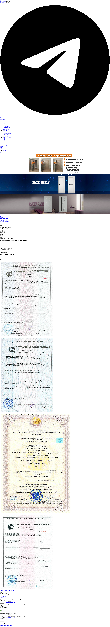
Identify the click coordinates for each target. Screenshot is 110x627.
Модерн (5, 123)
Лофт (4, 124)
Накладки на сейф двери (5, 129)
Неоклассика (6, 125)
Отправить (2, 606)
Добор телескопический (7, 133)
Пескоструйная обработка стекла (7, 137)
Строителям (4, 150)
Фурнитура (3, 138)
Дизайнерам (4, 149)
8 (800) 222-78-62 (2, 597)
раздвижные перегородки (15, 250)
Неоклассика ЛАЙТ (7, 126)
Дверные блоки (4, 130)
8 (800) (2, 2)
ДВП (4, 139)
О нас (1, 118)
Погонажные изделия (5, 131)
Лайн (4, 122)
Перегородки (4, 128)
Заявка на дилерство (3, 257)
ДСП (4, 143)
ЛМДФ (5, 141)
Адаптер (5, 135)
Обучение (3, 151)
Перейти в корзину (10, 625)
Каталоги (1, 146)
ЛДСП (5, 144)
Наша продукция (2, 119)
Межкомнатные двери (3, 590)
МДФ (4, 140)
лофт (96, 244)
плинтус (20, 250)
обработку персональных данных (10, 602)
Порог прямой (6, 134)
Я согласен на (8, 602)
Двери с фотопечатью (7, 127)
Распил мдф (5, 145)
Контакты (1, 152)
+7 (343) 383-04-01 (3, 596)
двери (10, 250)
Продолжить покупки (3, 625)
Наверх (1, 626)
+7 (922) (3, 1)
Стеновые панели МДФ (5, 136)
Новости (1, 147)
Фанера (5, 142)
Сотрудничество (2, 148)
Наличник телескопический (8, 132)
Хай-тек (5, 121)
